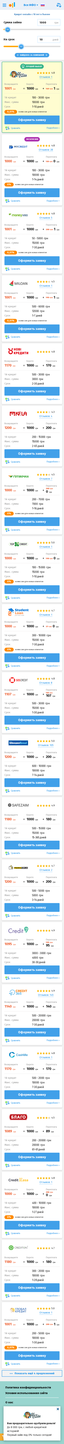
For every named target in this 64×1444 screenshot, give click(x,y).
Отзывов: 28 (46, 149)
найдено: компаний (32, 55)
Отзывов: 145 (46, 995)
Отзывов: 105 (46, 745)
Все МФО (30, 5)
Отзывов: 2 (45, 870)
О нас (9, 1402)
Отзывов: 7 (45, 478)
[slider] (7, 29)
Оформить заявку (32, 120)
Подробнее (52, 128)
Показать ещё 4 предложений (34, 1373)
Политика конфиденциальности (28, 1387)
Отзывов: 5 (45, 217)
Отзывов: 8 (45, 682)
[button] (4, 5)
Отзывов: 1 (45, 77)
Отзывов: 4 (45, 416)
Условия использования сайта (26, 1393)
